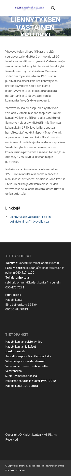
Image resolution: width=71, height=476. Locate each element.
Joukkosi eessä (15, 351)
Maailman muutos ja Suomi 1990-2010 (30, 380)
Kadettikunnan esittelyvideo (23, 341)
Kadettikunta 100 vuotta (21, 385)
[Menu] (60, 8)
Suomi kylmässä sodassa (21, 375)
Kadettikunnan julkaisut (20, 346)
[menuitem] (51, 8)
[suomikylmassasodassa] (29, 8)
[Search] (51, 8)
